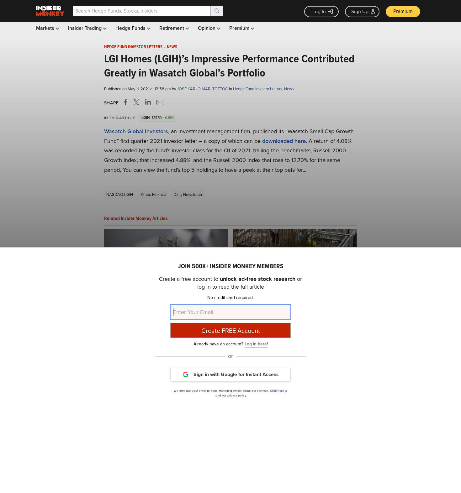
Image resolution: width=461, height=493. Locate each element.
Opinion (207, 28)
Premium (403, 11)
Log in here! (256, 343)
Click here (277, 390)
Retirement (172, 28)
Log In (319, 11)
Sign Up (359, 11)
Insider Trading (85, 28)
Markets (46, 28)
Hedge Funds (131, 28)
